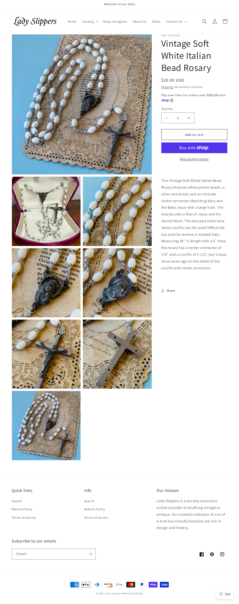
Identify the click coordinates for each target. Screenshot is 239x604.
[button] (89, 21)
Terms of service (24, 517)
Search (17, 501)
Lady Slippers (112, 593)
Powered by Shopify (132, 593)
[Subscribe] (90, 554)
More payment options (194, 159)
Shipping (167, 87)
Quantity (167, 109)
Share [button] (171, 290)
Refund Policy (22, 509)
